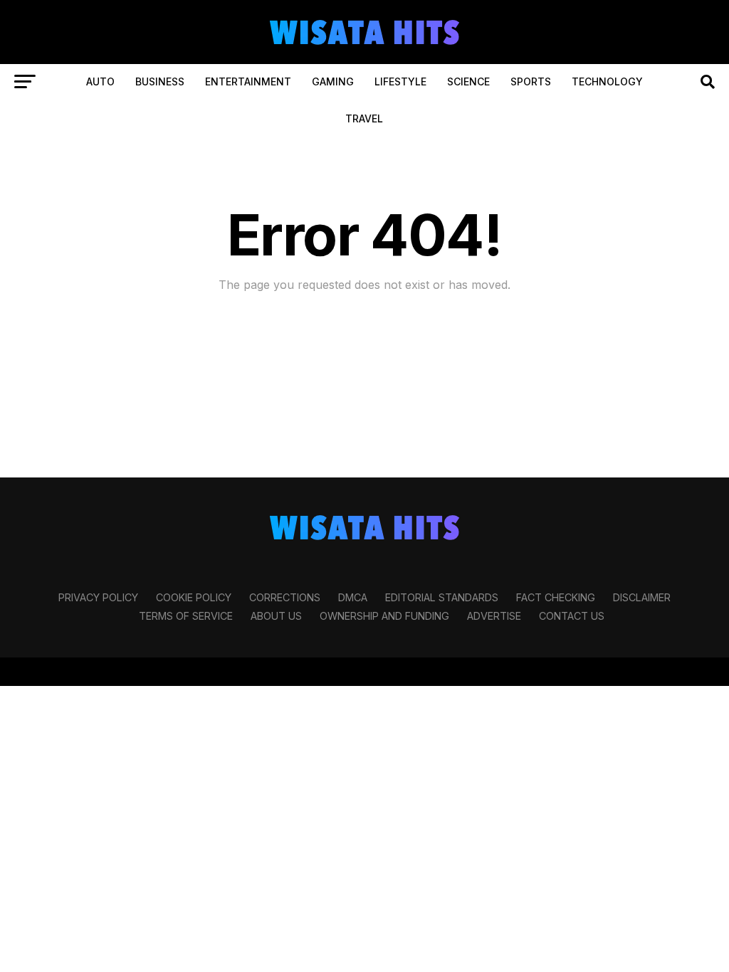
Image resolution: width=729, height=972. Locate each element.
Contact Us (571, 616)
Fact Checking (555, 597)
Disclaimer (642, 597)
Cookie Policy (193, 597)
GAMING (333, 81)
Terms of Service (186, 616)
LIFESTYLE (400, 81)
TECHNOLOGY (607, 81)
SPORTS (530, 81)
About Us (276, 616)
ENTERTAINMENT (248, 81)
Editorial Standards (441, 597)
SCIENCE (468, 81)
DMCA (352, 597)
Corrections (284, 597)
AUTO (100, 81)
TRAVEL (364, 118)
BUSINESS (159, 81)
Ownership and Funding (384, 616)
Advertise (494, 616)
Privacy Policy (98, 597)
